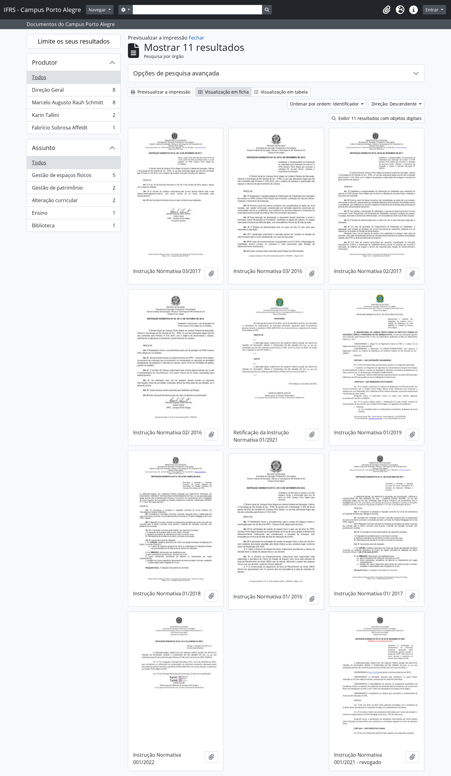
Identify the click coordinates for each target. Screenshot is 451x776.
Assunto (43, 148)
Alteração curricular (73, 202)
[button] (386, 10)
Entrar (433, 10)
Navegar (98, 10)
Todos (39, 77)
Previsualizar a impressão (163, 92)
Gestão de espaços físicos (73, 177)
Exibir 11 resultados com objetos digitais (379, 118)
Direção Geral (73, 91)
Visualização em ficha (226, 92)
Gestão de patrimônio (73, 189)
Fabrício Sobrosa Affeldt (73, 129)
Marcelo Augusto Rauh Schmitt (73, 104)
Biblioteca (73, 227)
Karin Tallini (73, 116)
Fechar (196, 37)
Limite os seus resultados (74, 41)
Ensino (73, 214)
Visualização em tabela (284, 92)
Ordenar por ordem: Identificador (325, 104)
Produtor (44, 62)
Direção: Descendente (395, 104)
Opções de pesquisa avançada (176, 73)
